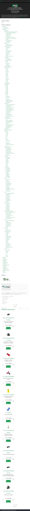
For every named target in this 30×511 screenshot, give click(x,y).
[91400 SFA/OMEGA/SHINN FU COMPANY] (8, 314)
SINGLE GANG (8, 174)
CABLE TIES (6, 156)
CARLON (7, 48)
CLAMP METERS (8, 214)
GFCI (6, 62)
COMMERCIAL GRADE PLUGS (10, 220)
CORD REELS (6, 57)
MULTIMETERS (8, 216)
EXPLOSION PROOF (8, 50)
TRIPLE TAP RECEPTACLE (9, 116)
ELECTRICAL (4, 29)
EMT (6, 49)
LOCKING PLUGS (8, 224)
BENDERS (6, 43)
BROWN (7, 160)
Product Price (4, 303)
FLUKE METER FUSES (9, 183)
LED (6, 98)
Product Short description (5, 297)
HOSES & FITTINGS (5, 262)
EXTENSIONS (8, 176)
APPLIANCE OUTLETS (9, 105)
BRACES (7, 233)
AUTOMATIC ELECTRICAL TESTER (10, 212)
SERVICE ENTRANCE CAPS (9, 56)
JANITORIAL (4, 263)
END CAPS (7, 238)
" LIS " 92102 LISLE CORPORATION (8, 358)
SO (6, 254)
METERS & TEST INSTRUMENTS (9, 211)
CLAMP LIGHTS (8, 205)
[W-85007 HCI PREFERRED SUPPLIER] (8, 487)
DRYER (7, 221)
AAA (6, 138)
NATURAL (7, 161)
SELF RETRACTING (8, 59)
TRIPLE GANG (8, 177)
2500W (7, 85)
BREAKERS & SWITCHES (8, 146)
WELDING (4, 272)
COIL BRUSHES (8, 196)
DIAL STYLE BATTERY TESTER (10, 37)
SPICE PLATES (8, 243)
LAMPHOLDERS (8, 223)
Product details (8, 328)
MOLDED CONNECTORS (9, 120)
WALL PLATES (8, 155)
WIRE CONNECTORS (9, 125)
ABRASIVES (4, 26)
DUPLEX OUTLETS (8, 106)
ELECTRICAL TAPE (7, 67)
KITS (6, 119)
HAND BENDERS (8, 44)
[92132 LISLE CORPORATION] (8, 372)
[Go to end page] (16, 305)
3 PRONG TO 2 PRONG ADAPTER (10, 104)
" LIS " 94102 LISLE (8, 412)
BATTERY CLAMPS (8, 118)
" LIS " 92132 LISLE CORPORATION (8, 376)
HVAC (5, 192)
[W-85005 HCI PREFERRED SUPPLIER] (8, 467)
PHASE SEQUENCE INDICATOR (10, 217)
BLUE (7, 69)
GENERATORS (6, 84)
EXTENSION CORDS (7, 83)
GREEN (7, 75)
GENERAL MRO (5, 259)
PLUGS (5, 219)
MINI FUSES (7, 185)
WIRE (5, 249)
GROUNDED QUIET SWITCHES (10, 153)
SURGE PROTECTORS (9, 114)
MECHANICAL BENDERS (9, 45)
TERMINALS (7, 127)
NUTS (7, 241)
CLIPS (7, 235)
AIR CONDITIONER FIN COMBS (10, 193)
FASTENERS (4, 257)
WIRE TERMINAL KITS (9, 126)
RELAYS (7, 201)
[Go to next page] (15, 305)
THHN (7, 256)
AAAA (7, 139)
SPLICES (7, 123)
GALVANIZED (8, 239)
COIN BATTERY (8, 143)
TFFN (7, 255)
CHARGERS (7, 142)
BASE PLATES (8, 232)
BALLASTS (7, 204)
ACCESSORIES (6, 30)
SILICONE (7, 78)
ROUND (7, 173)
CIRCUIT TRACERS (8, 213)
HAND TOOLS (5, 260)
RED (6, 77)
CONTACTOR (8, 197)
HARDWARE (4, 261)
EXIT (6, 95)
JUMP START (8, 36)
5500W (7, 88)
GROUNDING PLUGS (9, 222)
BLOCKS (7, 180)
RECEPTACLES (8, 63)
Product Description (4, 299)
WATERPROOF (8, 65)
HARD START (8, 198)
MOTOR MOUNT (8, 199)
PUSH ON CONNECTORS (9, 121)
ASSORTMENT (8, 158)
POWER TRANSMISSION (6, 270)
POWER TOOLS (5, 269)
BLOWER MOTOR (8, 194)
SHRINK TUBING (8, 122)
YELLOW (7, 82)
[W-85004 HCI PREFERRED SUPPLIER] (8, 447)
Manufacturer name (4, 302)
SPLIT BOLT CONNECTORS (9, 124)
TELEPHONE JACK (8, 115)
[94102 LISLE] (8, 409)
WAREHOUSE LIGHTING (9, 100)
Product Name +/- (6, 296)
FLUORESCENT (8, 102)
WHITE (7, 81)
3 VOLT (7, 134)
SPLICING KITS (8, 230)
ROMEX (7, 252)
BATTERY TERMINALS (9, 40)
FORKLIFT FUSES (8, 184)
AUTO (7, 94)
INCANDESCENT (8, 97)
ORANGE (7, 76)
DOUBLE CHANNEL (8, 237)
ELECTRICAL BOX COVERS (8, 60)
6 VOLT (7, 135)
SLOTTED (7, 242)
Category (3, 300)
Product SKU (11, 296)
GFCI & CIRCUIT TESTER (9, 215)
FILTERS (4, 258)
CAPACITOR (7, 195)
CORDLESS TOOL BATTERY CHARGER (11, 38)
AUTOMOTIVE (8, 179)
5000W (7, 87)
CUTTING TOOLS (5, 27)
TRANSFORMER (8, 200)
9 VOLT (7, 136)
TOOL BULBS (8, 99)
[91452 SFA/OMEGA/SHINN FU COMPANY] (8, 334)
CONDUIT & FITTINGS (7, 46)
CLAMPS (7, 39)
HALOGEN (7, 96)
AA (6, 137)
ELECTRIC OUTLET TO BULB (10, 107)
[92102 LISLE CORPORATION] (8, 354)
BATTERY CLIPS (8, 41)
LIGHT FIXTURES (7, 202)
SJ (6, 253)
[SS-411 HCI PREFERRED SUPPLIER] (8, 427)
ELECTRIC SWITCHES (9, 152)
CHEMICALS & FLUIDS (6, 28)
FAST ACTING (8, 182)
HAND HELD (7, 58)
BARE (7, 251)
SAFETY (4, 271)
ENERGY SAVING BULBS (9, 101)
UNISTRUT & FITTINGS (8, 231)
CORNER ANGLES (8, 236)
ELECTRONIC (8, 181)
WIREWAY (7, 175)
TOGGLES (7, 64)
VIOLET (7, 80)
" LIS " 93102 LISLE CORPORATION (8, 394)
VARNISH (7, 79)
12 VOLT (7, 133)
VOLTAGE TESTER (8, 218)
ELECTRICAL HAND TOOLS (8, 66)
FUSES (5, 178)
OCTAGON (7, 172)
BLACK (7, 68)
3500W (7, 86)
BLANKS (7, 61)
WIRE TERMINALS (7, 117)
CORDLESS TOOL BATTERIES (10, 144)
